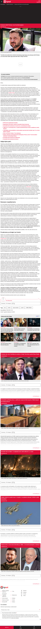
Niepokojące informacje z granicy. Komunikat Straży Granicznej (16, 124)
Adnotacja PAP (4, 601)
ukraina (9, 307)
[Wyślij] (39, 609)
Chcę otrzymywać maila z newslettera (9, 613)
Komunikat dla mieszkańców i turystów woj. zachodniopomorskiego (17, 126)
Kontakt (13, 600)
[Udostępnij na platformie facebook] (12, 303)
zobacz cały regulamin (15, 618)
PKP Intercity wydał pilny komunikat (10, 122)
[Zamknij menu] (1, 1)
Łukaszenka (28, 186)
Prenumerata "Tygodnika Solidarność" (4, 595)
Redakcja (13, 598)
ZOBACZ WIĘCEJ (29, 307)
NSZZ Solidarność (38, 1)
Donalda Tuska (3, 238)
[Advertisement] (20, 14)
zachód (22, 307)
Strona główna (3, 4)
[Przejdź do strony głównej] (7, 1)
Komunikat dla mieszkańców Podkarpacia (11, 137)
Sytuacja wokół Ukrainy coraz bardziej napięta (22, 4)
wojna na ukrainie (16, 307)
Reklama (13, 601)
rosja (5, 307)
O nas (13, 591)
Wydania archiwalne (5, 600)
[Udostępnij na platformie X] (14, 303)
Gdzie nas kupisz (5, 598)
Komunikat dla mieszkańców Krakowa (10, 139)
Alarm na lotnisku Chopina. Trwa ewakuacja (12, 133)
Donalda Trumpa (12, 92)
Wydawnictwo (14, 595)
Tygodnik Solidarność (9, 4)
